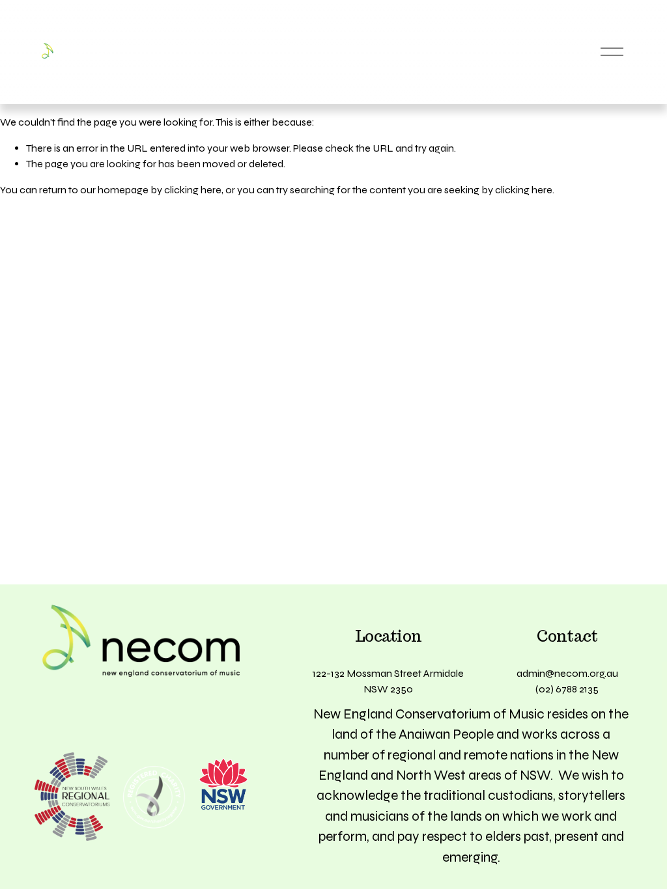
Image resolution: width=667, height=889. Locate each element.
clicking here (192, 190)
